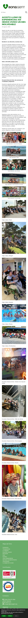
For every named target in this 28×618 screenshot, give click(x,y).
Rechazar (10, 615)
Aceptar (4, 615)
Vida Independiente (8, 558)
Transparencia (6, 549)
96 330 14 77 (7, 602)
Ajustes (16, 615)
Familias (5, 556)
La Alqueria (6, 550)
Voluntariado (6, 561)
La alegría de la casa (8, 563)
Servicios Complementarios (10, 559)
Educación (5, 553)
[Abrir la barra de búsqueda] (26, 12)
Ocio (4, 555)
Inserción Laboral (7, 552)
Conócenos (5, 547)
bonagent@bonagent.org (10, 604)
